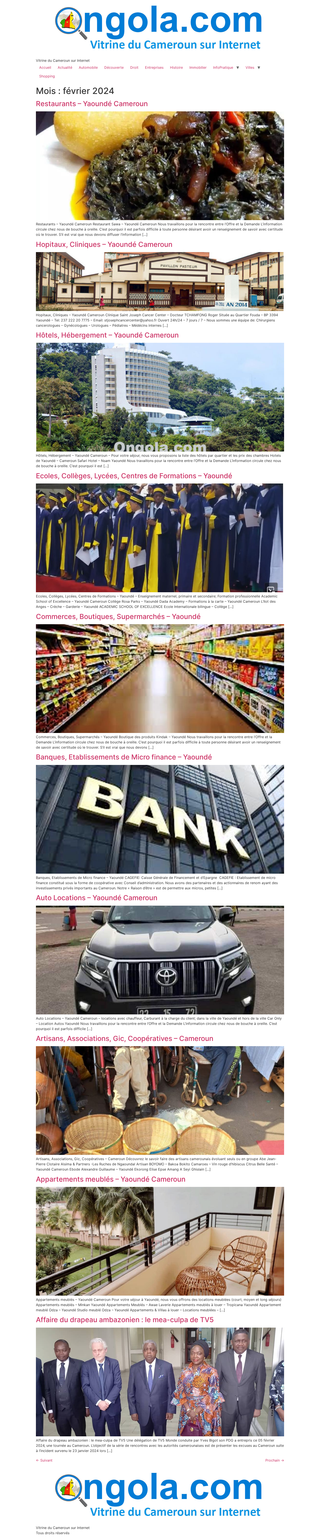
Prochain (274, 1460)
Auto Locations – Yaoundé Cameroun (96, 897)
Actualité (65, 67)
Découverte (114, 67)
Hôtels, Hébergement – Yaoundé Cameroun (107, 335)
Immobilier (198, 67)
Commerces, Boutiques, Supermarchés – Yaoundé (118, 616)
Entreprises (154, 67)
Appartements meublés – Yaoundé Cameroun (110, 1179)
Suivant (44, 1460)
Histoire (176, 67)
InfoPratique (223, 67)
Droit (134, 67)
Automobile (88, 67)
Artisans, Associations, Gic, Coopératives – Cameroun (124, 1038)
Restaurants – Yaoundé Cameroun (92, 103)
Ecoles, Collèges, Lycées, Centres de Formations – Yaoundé (134, 476)
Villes (250, 67)
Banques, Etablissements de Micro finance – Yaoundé (124, 757)
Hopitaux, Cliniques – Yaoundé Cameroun (104, 244)
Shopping (47, 76)
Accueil (45, 67)
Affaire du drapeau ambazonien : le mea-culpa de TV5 (125, 1319)
